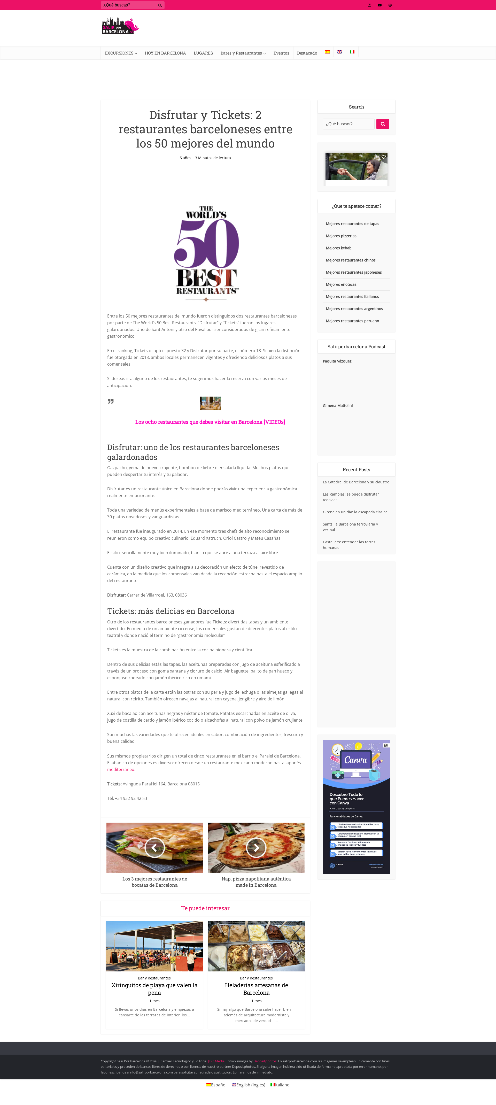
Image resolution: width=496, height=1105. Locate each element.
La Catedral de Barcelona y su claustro (356, 482)
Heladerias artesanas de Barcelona (256, 988)
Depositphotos (264, 1061)
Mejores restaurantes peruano (352, 320)
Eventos (281, 53)
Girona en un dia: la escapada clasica (355, 511)
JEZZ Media (216, 1061)
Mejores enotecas (341, 284)
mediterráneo (120, 769)
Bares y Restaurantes (241, 53)
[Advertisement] (356, 644)
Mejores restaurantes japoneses (354, 272)
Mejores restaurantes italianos (352, 296)
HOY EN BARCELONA (165, 53)
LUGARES (203, 53)
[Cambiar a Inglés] (340, 52)
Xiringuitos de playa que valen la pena (154, 988)
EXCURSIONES (119, 53)
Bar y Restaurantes (154, 978)
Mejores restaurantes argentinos (354, 308)
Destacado (307, 53)
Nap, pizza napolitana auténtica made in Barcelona (242, 1046)
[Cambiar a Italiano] (352, 52)
